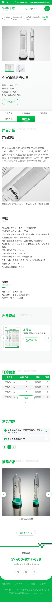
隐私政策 (6, 584)
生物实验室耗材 (18, 18)
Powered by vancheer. (34, 593)
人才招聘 (31, 584)
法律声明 (18, 584)
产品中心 (7, 18)
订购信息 (43, 113)
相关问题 (8, 119)
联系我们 (43, 584)
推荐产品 (26, 119)
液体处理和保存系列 (33, 18)
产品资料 (26, 113)
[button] (27, 207)
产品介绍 (8, 113)
